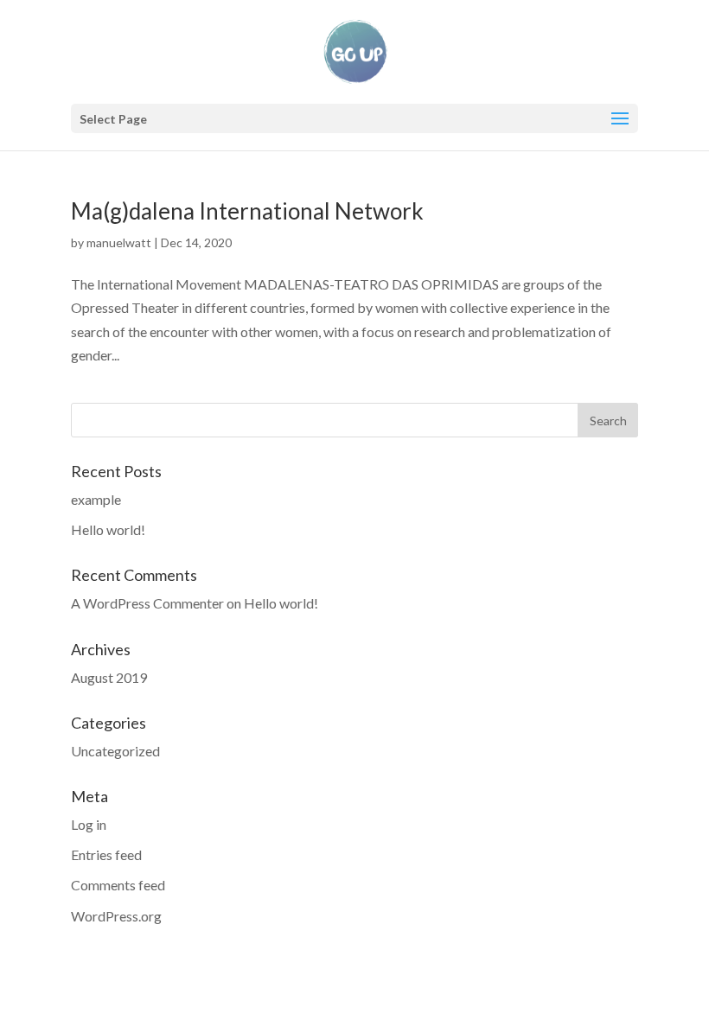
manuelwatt (118, 242)
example (96, 499)
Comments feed (118, 885)
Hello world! (108, 529)
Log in (88, 824)
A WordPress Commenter (147, 603)
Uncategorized (115, 751)
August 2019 (109, 677)
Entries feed (106, 854)
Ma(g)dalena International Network (247, 211)
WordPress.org (116, 916)
